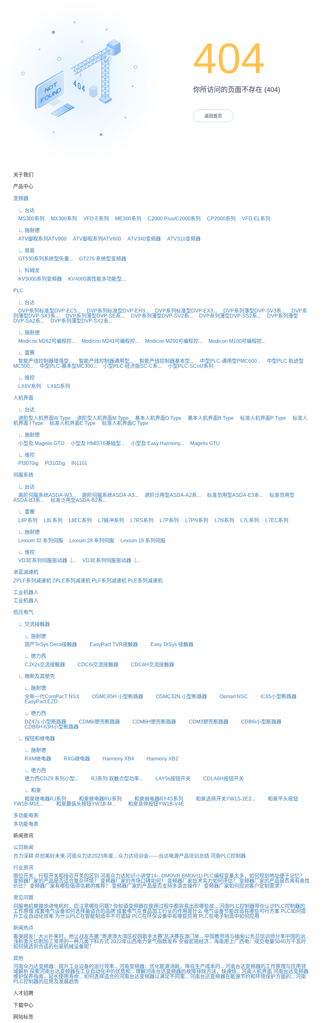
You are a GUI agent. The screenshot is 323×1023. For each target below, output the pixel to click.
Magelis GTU (202, 443)
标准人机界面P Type (260, 418)
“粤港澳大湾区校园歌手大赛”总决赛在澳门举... (151, 936)
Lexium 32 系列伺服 (38, 540)
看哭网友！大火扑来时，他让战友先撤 (56, 936)
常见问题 (23, 897)
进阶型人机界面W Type (42, 418)
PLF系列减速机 (109, 580)
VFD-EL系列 (253, 218)
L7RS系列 (139, 520)
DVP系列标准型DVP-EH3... (115, 310)
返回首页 (213, 115)
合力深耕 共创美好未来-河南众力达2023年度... (65, 856)
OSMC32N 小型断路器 (175, 696)
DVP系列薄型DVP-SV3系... (251, 310)
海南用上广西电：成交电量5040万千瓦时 (260, 941)
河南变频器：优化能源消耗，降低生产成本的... (171, 966)
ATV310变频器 (181, 238)
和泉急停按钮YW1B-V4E (150, 803)
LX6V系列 (27, 386)
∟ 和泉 (27, 790)
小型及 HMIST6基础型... (95, 443)
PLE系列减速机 (145, 580)
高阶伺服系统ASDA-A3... (107, 495)
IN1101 (76, 463)
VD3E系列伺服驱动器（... (44, 560)
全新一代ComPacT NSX (46, 696)
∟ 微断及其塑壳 (34, 676)
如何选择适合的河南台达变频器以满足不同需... (136, 976)
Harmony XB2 (156, 758)
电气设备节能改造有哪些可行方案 (241, 911)
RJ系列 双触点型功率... (111, 778)
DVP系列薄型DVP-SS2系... (227, 315)
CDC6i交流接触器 (92, 664)
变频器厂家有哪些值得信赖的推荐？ (71, 886)
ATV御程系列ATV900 (40, 238)
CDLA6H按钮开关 (218, 778)
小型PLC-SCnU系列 (188, 366)
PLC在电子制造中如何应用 (229, 916)
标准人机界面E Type (70, 423)
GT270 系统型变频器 (100, 258)
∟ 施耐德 (26, 230)
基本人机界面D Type (155, 418)
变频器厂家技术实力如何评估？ (203, 880)
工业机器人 (25, 592)
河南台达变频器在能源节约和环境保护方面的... (242, 976)
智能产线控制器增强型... (43, 361)
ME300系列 (125, 218)
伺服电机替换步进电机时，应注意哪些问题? (62, 906)
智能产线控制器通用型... (103, 361)
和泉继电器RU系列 (95, 798)
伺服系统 (23, 475)
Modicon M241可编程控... (108, 341)
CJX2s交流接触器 (39, 664)
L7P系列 (167, 520)
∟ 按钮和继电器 (34, 738)
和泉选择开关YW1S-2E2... (220, 798)
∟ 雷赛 (24, 352)
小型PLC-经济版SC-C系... (130, 366)
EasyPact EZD (35, 701)
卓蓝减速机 (25, 572)
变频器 (20, 198)
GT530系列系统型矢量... (43, 258)
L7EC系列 (274, 520)
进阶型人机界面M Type (100, 418)
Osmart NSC (228, 696)
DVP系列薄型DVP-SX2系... (78, 321)
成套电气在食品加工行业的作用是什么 (160, 911)
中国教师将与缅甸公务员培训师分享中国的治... (256, 936)
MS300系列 (28, 218)
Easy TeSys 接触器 (166, 644)
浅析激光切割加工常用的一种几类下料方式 (61, 941)
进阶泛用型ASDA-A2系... (170, 495)
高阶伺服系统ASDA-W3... (44, 495)
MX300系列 (61, 218)
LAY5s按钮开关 (167, 778)
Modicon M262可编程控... (44, 341)
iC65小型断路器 (273, 696)
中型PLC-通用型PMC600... (228, 361)
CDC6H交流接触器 (147, 664)
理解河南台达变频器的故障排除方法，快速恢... (188, 971)
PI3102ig (52, 463)
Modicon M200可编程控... (171, 341)
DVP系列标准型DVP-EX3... (183, 310)
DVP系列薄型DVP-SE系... (93, 315)
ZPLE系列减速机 (71, 580)
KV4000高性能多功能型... (94, 279)
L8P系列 (25, 520)
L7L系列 (247, 520)
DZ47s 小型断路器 (39, 721)
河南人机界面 (257, 971)
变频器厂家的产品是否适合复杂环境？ (56, 880)
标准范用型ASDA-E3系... (232, 495)
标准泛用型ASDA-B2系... (76, 500)
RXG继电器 (71, 758)
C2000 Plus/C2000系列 (172, 218)
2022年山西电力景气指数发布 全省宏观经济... (161, 941)
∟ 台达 (24, 210)
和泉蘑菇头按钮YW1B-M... (80, 803)
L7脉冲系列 (108, 520)
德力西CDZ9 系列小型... (46, 778)
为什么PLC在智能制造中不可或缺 (93, 916)
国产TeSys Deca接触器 (45, 644)
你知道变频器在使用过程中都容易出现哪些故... (165, 906)
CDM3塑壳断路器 (202, 721)
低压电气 (23, 612)
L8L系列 (50, 520)
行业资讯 (23, 867)
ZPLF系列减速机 (32, 580)
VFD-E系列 (93, 218)
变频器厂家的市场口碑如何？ (133, 880)
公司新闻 (23, 847)
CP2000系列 (219, 218)
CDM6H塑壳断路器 (148, 721)
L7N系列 (221, 520)
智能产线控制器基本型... (164, 361)
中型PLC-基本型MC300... (66, 366)
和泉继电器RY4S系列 (153, 798)
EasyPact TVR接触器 (108, 644)
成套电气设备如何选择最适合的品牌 (75, 911)
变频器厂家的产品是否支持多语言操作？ (158, 886)
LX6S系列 (56, 386)
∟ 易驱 (24, 250)
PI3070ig (25, 463)
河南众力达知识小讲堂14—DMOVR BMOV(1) (151, 875)
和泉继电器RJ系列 (39, 798)
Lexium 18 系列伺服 (140, 540)
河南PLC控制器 (228, 856)
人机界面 (23, 398)
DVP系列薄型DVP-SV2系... (159, 315)
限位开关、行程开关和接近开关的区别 (56, 875)
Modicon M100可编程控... (234, 341)
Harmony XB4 (112, 758)
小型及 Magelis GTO (38, 443)
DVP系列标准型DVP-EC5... (46, 310)
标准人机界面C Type (122, 423)
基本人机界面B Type (208, 418)
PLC (18, 290)
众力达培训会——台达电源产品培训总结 (163, 856)
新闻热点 (23, 928)
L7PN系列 (194, 520)
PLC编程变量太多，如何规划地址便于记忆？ (254, 875)
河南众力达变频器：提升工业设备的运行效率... (65, 966)
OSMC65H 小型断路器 (112, 696)
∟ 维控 (24, 377)
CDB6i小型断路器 (255, 721)
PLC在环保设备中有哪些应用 (164, 916)
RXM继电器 (32, 758)
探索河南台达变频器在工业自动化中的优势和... (82, 971)
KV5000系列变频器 (37, 279)
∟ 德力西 (29, 656)
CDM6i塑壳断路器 (94, 721)
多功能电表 (25, 815)
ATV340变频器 (141, 238)
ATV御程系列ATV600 (94, 238)
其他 (18, 958)
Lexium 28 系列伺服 (89, 540)
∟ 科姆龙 (26, 270)
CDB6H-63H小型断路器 (46, 726)
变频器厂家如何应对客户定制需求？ (244, 886)
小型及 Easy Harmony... (155, 443)
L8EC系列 (78, 520)
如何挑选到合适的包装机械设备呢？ (53, 946)
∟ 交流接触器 (31, 624)
